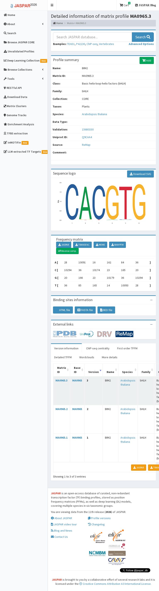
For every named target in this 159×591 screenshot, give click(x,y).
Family (146, 372)
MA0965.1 (61, 437)
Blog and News (62, 530)
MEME (101, 244)
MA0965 (77, 380)
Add (148, 60)
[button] (52, 5)
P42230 (80, 44)
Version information (66, 348)
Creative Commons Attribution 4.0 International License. (116, 584)
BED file (107, 310)
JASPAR (65, 244)
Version (93, 372)
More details (109, 357)
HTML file (64, 310)
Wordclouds (86, 357)
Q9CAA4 (87, 137)
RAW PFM (119, 244)
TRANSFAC (83, 244)
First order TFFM (127, 348)
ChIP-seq (92, 44)
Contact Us (61, 537)
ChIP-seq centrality (98, 348)
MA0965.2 (61, 409)
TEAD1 (71, 44)
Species (127, 372)
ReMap (86, 145)
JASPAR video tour (65, 524)
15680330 (88, 129)
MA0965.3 (61, 380)
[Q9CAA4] (66, 333)
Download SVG (142, 174)
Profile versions (100, 518)
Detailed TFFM (63, 357)
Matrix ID (61, 370)
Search (141, 37)
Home (59, 23)
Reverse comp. (68, 250)
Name (110, 372)
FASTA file (86, 310)
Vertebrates (106, 44)
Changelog (98, 524)
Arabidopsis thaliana (94, 114)
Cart (126, 4)
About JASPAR (63, 518)
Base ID (77, 370)
